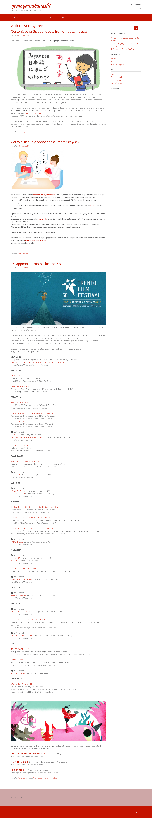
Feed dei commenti (118, 80)
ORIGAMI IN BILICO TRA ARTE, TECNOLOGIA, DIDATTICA (34, 507)
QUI (92, 205)
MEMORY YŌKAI (17, 421)
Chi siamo (48, 18)
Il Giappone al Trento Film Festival (36, 264)
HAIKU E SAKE (16, 376)
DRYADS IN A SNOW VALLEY (22, 611)
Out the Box (21, 812)
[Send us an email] (140, 8)
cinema (19, 778)
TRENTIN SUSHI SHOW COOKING (24, 402)
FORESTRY (15, 558)
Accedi (113, 74)
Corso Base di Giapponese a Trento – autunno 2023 (49, 31)
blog (74, 18)
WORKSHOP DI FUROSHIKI (22, 684)
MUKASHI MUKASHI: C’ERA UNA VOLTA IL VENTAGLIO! (33, 413)
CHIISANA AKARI (18, 494)
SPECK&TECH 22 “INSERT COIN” (24, 569)
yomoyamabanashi (30, 5)
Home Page (19, 18)
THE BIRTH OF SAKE (19, 673)
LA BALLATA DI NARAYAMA (22, 579)
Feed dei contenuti (118, 77)
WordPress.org (117, 83)
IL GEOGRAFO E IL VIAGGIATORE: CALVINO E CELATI (32, 619)
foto (34, 778)
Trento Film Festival (50, 778)
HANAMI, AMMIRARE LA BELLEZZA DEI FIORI (29, 461)
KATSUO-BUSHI (17, 491)
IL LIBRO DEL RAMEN (19, 445)
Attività (33, 18)
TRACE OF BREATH (18, 595)
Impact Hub (43, 219)
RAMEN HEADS (17, 542)
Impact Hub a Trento (34, 113)
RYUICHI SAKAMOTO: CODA (22, 636)
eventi (25, 778)
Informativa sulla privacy (133, 812)
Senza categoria (22, 132)
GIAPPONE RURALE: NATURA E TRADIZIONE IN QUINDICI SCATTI (37, 362)
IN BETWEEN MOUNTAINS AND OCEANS (27, 437)
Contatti (62, 18)
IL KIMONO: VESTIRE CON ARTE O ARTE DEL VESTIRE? (33, 528)
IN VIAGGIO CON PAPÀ (20, 386)
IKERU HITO (16, 435)
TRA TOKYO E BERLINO (20, 649)
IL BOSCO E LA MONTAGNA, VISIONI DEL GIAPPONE (32, 518)
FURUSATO (15, 475)
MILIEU (14, 560)
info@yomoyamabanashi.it (35, 240)
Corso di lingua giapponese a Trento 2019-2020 (47, 142)
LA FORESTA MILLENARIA (21, 660)
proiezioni (40, 778)
